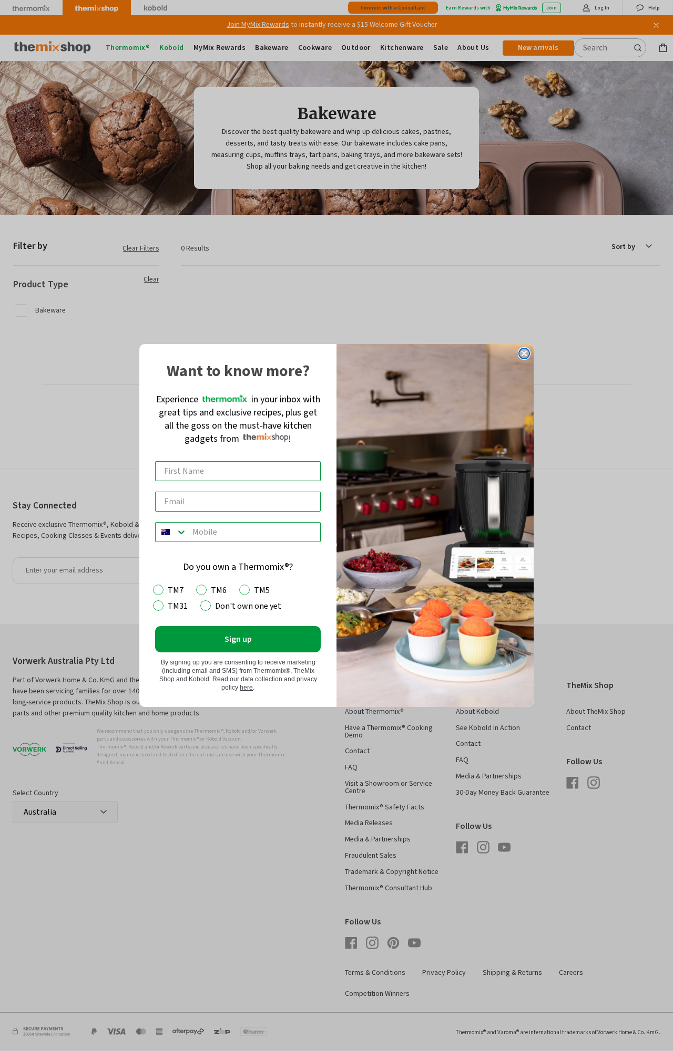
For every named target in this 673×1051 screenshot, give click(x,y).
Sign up (238, 639)
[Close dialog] (524, 353)
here (246, 687)
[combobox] (171, 532)
